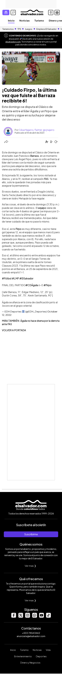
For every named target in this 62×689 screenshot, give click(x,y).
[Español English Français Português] (57, 12)
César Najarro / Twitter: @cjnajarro (36, 129)
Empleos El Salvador (46, 29)
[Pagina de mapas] (50, 12)
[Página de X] (20, 616)
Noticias (24, 20)
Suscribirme (31, 534)
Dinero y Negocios (30, 662)
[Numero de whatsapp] (34, 616)
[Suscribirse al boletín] (5, 12)
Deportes (41, 656)
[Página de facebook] (13, 616)
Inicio (11, 20)
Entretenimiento (23, 656)
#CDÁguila (31, 285)
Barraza (34, 155)
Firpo (18, 228)
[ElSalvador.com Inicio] (32, 12)
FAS (46, 178)
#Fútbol (6, 278)
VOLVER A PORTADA (14, 330)
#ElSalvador (26, 278)
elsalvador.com (13, 41)
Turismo (39, 20)
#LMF (15, 278)
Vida (48, 649)
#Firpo (48, 285)
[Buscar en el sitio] (13, 12)
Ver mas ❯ (30, 565)
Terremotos (8, 29)
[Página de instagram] (27, 616)
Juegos (28, 29)
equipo (42, 207)
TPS (19, 29)
